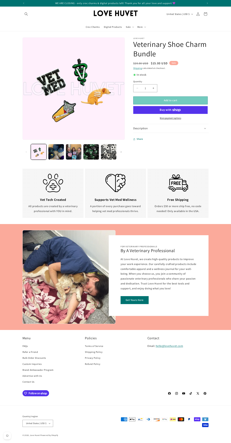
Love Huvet (35, 435)
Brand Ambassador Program (37, 369)
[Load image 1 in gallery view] (39, 152)
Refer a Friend (30, 351)
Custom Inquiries (32, 364)
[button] (26, 14)
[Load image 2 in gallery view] (56, 152)
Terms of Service (94, 346)
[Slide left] (26, 152)
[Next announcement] (207, 3)
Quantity (137, 81)
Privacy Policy (92, 357)
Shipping (137, 68)
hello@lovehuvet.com (169, 346)
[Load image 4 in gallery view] (91, 152)
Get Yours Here (135, 300)
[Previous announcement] (23, 3)
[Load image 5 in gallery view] (109, 152)
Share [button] (140, 138)
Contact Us (28, 381)
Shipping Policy (93, 351)
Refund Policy (92, 364)
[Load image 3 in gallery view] (74, 152)
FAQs (25, 346)
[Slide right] (121, 152)
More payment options (170, 118)
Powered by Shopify (49, 435)
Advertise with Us (32, 375)
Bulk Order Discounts (34, 357)
